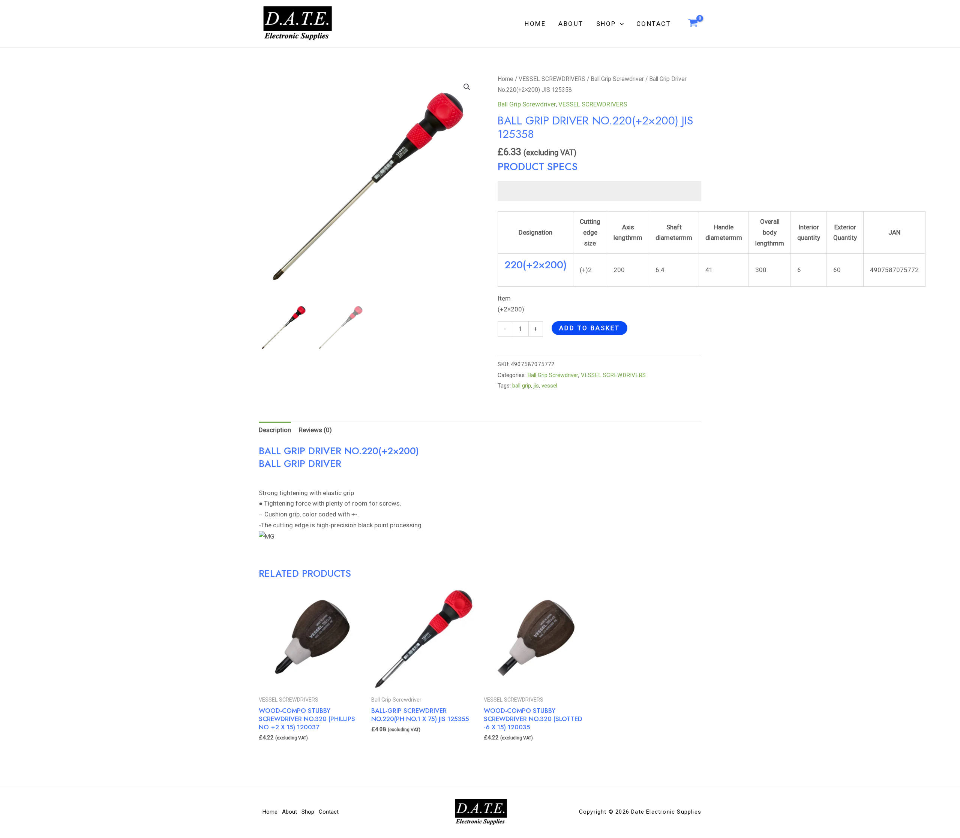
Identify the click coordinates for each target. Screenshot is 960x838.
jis (536, 385)
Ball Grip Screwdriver (617, 78)
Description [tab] (275, 430)
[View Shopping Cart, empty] (693, 23)
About (571, 23)
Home (535, 23)
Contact (653, 23)
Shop (606, 23)
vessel (549, 385)
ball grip (521, 385)
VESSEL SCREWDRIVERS (552, 78)
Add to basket (589, 328)
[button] (620, 23)
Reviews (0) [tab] (315, 430)
